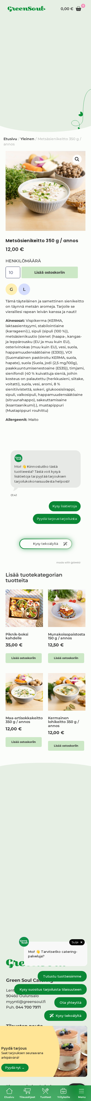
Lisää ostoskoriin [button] (23, 658)
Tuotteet (45, 1097)
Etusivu (9, 1097)
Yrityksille (63, 1097)
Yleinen (27, 139)
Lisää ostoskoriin (49, 272)
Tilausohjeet (27, 1097)
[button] (77, 159)
